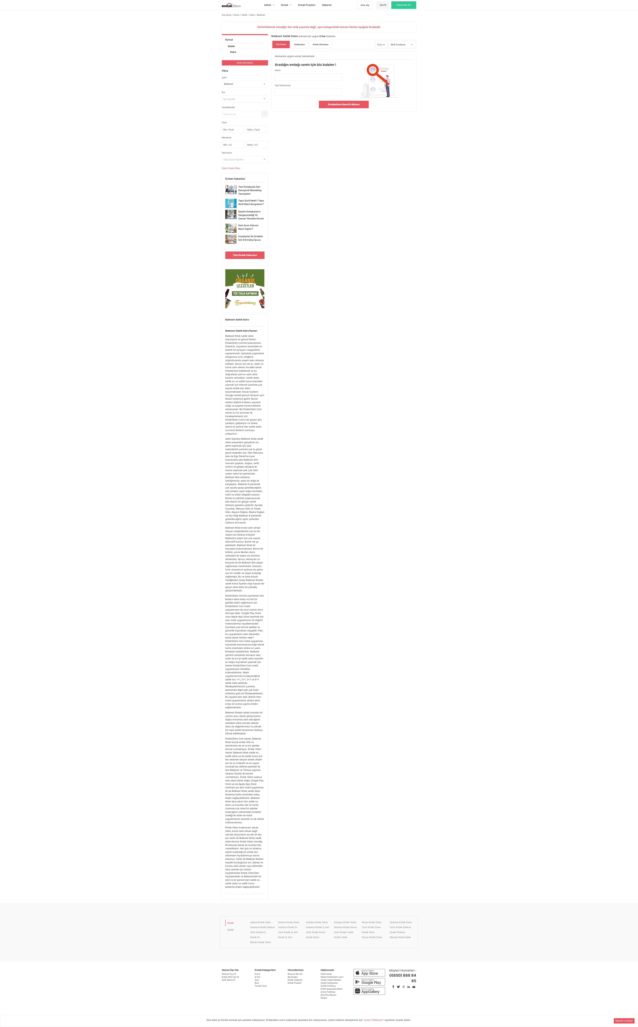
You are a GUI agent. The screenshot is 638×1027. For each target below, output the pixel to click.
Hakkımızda (326, 974)
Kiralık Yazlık (340, 937)
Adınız (278, 70)
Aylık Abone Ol (228, 980)
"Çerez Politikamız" (374, 1020)
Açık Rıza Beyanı (328, 995)
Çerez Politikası (328, 992)
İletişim (324, 998)
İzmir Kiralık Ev (258, 932)
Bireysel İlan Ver (295, 974)
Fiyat (224, 122)
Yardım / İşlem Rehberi (331, 980)
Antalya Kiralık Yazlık (345, 922)
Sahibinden (299, 44)
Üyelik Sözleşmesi (329, 983)
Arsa (257, 980)
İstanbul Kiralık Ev (287, 927)
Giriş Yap (365, 5)
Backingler (293, 977)
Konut (229, 39)
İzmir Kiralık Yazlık (343, 932)
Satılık (231, 46)
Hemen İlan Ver (404, 5)
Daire (233, 52)
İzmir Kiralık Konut (315, 932)
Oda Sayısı (227, 152)
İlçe (223, 92)
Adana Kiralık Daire (260, 922)
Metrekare (226, 137)
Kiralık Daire (368, 932)
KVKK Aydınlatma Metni (332, 989)
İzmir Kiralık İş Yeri (288, 932)
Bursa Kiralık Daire (371, 922)
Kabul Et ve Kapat (624, 1021)
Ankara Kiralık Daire (288, 922)
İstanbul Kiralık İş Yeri (317, 927)
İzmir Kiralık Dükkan (400, 927)
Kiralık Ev (255, 937)
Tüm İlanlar (281, 44)
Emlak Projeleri (295, 983)
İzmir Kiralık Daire (371, 927)
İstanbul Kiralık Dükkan (262, 927)
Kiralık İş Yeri (285, 937)
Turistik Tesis (261, 986)
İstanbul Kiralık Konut (345, 927)
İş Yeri (257, 977)
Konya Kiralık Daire (372, 937)
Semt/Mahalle (228, 107)
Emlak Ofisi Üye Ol (230, 977)
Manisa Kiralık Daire (400, 937)
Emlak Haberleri (295, 980)
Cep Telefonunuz (283, 85)
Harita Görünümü (245, 62)
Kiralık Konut (312, 937)
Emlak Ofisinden (320, 44)
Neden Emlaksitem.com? (332, 977)
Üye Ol (383, 5)
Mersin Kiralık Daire (260, 942)
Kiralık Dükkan (397, 932)
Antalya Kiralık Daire (317, 922)
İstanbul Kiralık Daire (401, 922)
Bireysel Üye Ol (229, 974)
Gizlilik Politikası (328, 986)
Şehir (224, 77)
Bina (257, 983)
